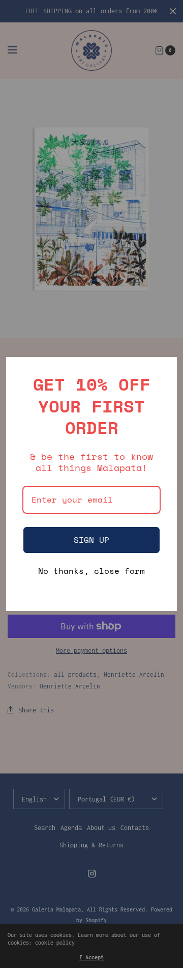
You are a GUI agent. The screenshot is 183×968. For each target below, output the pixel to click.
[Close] (164, 369)
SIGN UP (91, 540)
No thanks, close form (91, 571)
